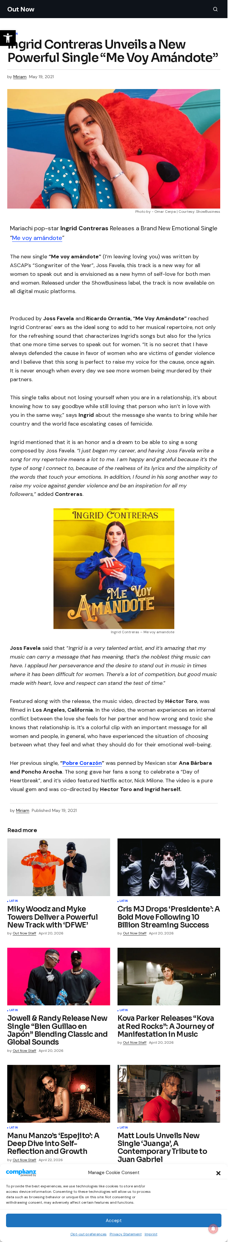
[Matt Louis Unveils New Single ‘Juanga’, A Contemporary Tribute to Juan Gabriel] (169, 1094)
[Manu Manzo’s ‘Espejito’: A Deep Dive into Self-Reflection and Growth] (58, 1094)
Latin (13, 901)
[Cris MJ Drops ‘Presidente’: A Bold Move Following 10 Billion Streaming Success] (169, 867)
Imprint (151, 1234)
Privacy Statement (126, 1234)
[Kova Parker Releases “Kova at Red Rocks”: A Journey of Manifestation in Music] (169, 977)
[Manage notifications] (213, 1229)
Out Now (20, 9)
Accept (114, 1221)
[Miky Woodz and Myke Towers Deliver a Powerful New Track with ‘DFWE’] (58, 867)
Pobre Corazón (82, 763)
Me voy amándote (37, 238)
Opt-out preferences (88, 1234)
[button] (218, 1173)
